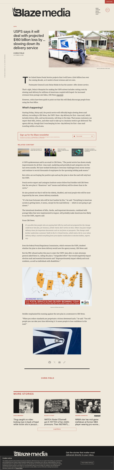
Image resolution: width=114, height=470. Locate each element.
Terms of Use (42, 137)
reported (60, 95)
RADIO (97, 11)
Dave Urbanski (18, 415)
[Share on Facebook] (49, 362)
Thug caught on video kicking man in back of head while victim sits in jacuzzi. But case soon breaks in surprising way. (26, 422)
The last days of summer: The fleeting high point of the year (36, 150)
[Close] (111, 462)
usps (15, 26)
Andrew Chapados (81, 415)
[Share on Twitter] (54, 362)
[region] (57, 463)
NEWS (97, 8)
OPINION (98, 9)
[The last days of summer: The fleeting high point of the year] (23, 152)
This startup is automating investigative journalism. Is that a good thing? (90, 150)
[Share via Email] (59, 362)
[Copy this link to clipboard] (64, 362)
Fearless (97, 416)
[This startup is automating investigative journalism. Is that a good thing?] (77, 152)
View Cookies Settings (87, 462)
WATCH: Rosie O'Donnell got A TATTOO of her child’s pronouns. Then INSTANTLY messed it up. (56, 422)
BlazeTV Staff (49, 415)
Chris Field (18, 53)
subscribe (109, 1)
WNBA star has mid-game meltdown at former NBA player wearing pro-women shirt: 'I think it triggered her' (87, 422)
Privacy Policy (35, 137)
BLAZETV (98, 12)
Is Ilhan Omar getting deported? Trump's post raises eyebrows (63, 150)
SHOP (97, 14)
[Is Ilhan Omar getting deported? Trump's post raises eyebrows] (50, 152)
